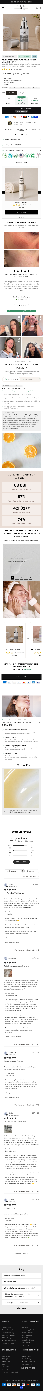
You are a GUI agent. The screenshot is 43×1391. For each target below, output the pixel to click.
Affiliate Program (8, 1338)
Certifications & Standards (14, 151)
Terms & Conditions (29, 1361)
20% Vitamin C (13, 379)
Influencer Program (9, 1341)
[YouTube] (30, 1368)
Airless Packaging (8, 1330)
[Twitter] (26, 1368)
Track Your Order (8, 1343)
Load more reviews (22, 1254)
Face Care (5, 1367)
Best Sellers (6, 1356)
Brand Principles (27, 1333)
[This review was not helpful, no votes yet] (37, 950)
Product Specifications (12, 139)
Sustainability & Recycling (27, 1336)
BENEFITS (8, 74)
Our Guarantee (27, 1364)
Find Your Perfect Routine (10, 1372)
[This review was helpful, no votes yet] (33, 950)
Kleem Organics (21, 1380)
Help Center (26, 1343)
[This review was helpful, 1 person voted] (33, 1044)
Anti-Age (5, 1359)
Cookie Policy (26, 1359)
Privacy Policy (26, 1356)
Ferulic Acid (29, 379)
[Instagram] (23, 1368)
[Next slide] (27, 305)
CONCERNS (26, 74)
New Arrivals (6, 1361)
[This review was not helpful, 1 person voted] (37, 1191)
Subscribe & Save (28, 1340)
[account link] (37, 8)
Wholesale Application (10, 1335)
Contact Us (26, 1345)
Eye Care (5, 1369)
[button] (38, 33)
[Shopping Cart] (40, 7)
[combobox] (31, 876)
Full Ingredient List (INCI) (13, 145)
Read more (27, 908)
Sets (3, 1364)
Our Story (25, 1327)
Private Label (6, 1327)
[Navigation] (3, 8)
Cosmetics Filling (8, 1333)
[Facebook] (33, 1368)
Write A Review (21, 862)
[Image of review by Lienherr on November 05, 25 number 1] (8, 1129)
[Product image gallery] (21, 32)
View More (21, 1308)
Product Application (29, 1330)
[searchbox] (12, 871)
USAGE (17, 74)
